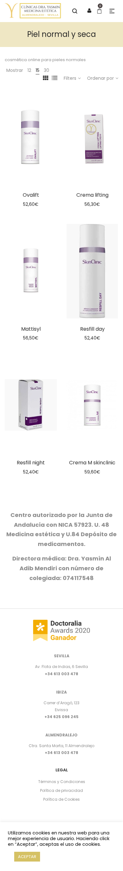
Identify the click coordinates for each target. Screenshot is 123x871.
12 (29, 70)
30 (46, 70)
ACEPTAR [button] (27, 857)
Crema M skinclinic (92, 462)
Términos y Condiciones (61, 781)
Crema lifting (92, 195)
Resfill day (92, 329)
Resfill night (31, 462)
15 (37, 70)
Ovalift (31, 195)
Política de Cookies (61, 799)
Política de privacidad (61, 790)
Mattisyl (31, 329)
